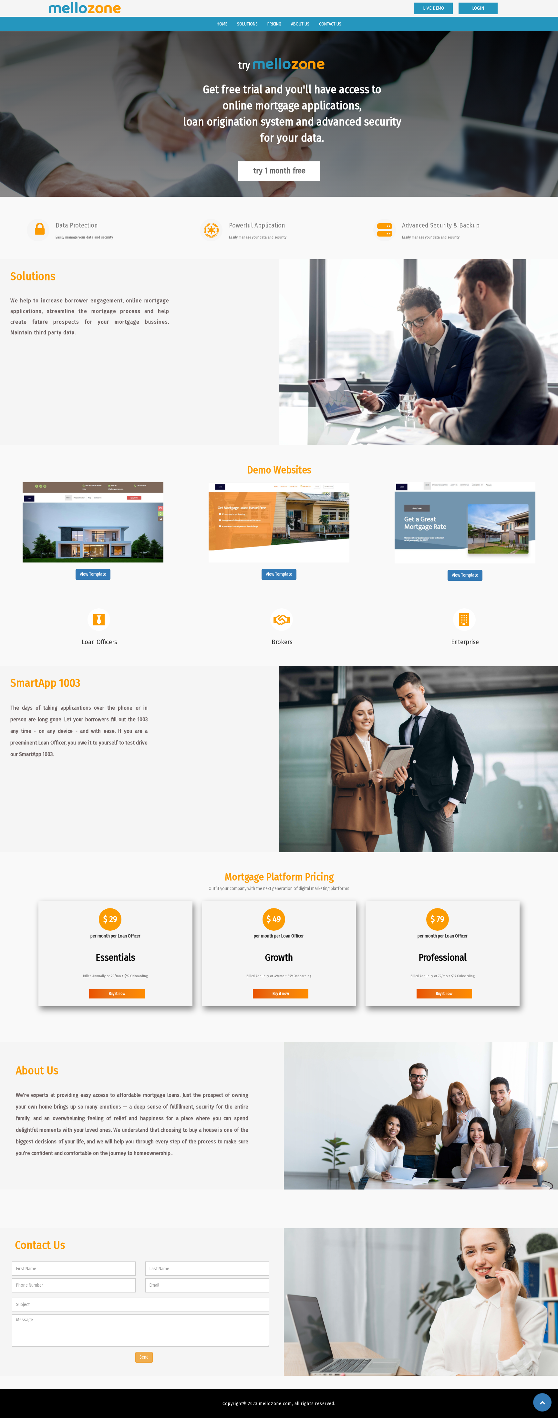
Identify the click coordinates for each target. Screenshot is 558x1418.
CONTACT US (330, 24)
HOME (224, 24)
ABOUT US (300, 24)
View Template (93, 574)
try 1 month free (279, 170)
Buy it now (117, 993)
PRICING (274, 24)
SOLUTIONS (247, 24)
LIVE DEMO (433, 8)
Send (144, 1357)
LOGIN (478, 8)
